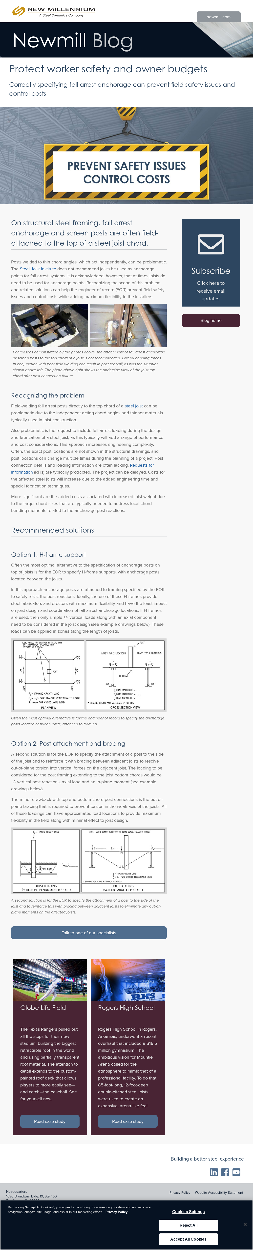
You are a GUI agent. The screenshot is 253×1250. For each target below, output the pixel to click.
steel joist (134, 406)
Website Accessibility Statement (219, 1192)
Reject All (189, 1225)
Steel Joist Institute (38, 269)
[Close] (245, 1224)
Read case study (49, 1121)
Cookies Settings (188, 1212)
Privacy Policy (179, 1192)
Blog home (211, 320)
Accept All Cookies (188, 1239)
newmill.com (219, 17)
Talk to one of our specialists (89, 933)
